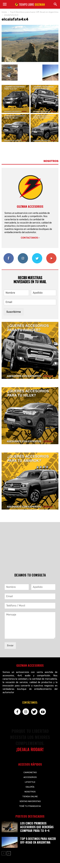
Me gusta (9, 254)
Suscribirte (51, 254)
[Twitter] (34, 711)
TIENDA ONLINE (30, 796)
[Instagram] (26, 711)
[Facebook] (17, 711)
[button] (55, 4)
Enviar (10, 645)
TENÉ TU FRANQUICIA (30, 806)
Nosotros (30, 791)
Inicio (4, 12)
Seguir (23, 254)
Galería (30, 787)
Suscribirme (13, 311)
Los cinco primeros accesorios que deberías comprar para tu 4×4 (36, 827)
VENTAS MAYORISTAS (30, 801)
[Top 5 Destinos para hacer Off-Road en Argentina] (10, 842)
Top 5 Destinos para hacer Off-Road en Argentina (38, 840)
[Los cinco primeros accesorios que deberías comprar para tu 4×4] (10, 826)
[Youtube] (43, 711)
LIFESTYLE (30, 782)
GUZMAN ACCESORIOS (30, 206)
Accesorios (30, 777)
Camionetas (30, 772)
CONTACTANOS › (30, 237)
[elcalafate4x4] (30, 61)
